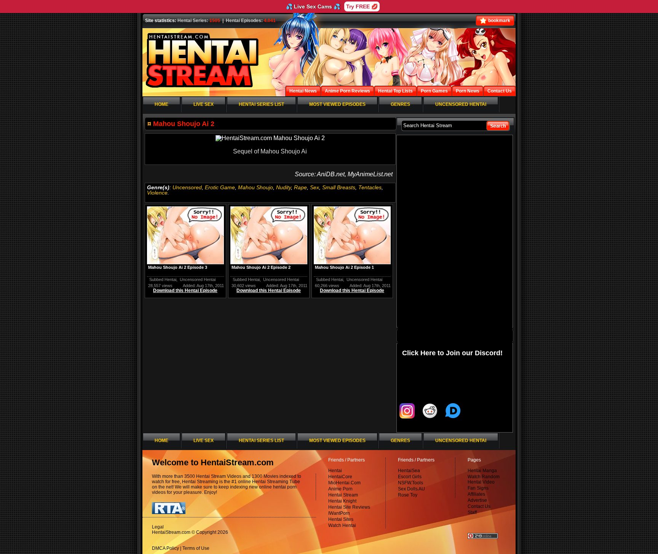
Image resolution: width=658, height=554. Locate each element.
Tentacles (370, 187)
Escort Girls (410, 476)
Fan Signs (478, 488)
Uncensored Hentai (198, 279)
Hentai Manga (482, 470)
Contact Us (479, 506)
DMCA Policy (165, 548)
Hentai (335, 470)
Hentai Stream (343, 495)
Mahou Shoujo (255, 187)
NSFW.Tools (410, 482)
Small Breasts (338, 187)
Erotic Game (220, 187)
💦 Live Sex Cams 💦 (313, 6)
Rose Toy (407, 495)
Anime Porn (340, 489)
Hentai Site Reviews (349, 507)
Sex (314, 187)
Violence (157, 193)
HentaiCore (340, 476)
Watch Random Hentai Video (484, 479)
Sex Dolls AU (411, 489)
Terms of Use (195, 548)
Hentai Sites (340, 519)
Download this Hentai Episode (185, 290)
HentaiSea (409, 470)
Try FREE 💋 (362, 6)
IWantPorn (339, 513)
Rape (300, 187)
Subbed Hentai (162, 279)
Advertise (477, 500)
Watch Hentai (342, 525)
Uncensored (187, 187)
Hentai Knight (342, 501)
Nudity (283, 187)
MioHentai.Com (344, 482)
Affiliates (476, 494)
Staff (472, 512)
